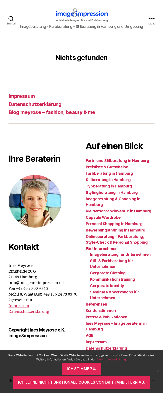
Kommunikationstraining (112, 279)
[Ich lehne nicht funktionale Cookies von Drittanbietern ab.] (158, 371)
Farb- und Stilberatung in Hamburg (117, 160)
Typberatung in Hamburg (109, 186)
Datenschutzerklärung (35, 104)
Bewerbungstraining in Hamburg (115, 230)
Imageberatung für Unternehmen (120, 254)
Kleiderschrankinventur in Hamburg (118, 211)
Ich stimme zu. (81, 369)
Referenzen (96, 304)
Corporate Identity (107, 285)
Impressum (21, 96)
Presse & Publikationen (106, 317)
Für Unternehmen (102, 248)
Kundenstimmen (101, 310)
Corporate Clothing (108, 273)
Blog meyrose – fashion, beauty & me (51, 112)
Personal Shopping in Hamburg (114, 224)
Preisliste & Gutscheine (107, 167)
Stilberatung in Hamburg (108, 179)
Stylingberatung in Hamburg (112, 192)
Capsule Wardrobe (103, 217)
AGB (90, 335)
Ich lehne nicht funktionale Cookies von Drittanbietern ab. (81, 382)
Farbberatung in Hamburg (109, 173)
